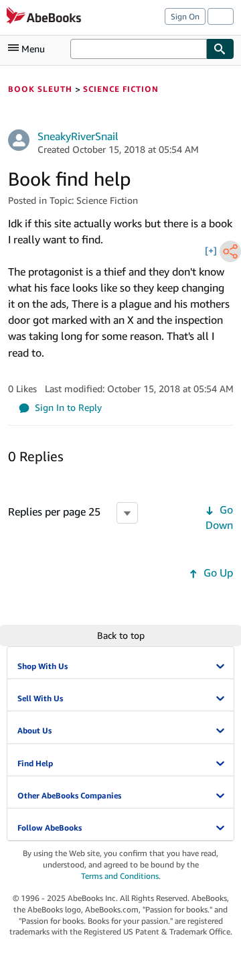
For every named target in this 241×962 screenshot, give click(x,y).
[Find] (220, 49)
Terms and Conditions (120, 876)
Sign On (185, 16)
